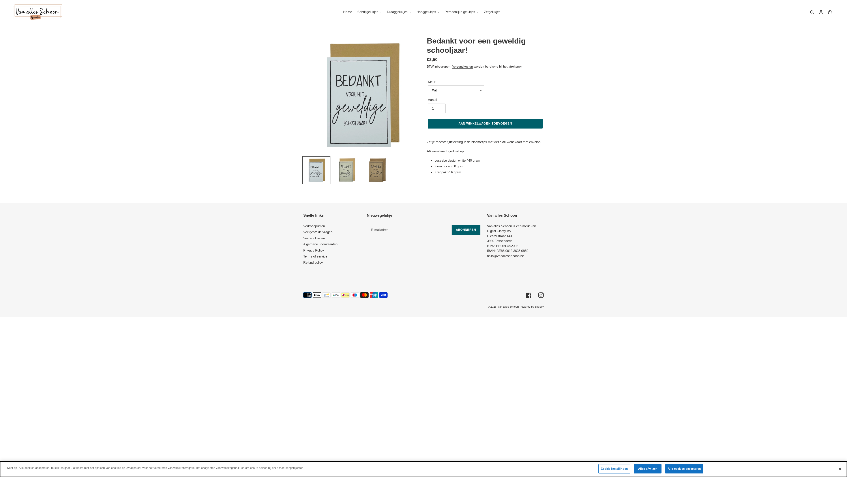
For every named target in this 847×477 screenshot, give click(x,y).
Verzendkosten (462, 66)
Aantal (432, 100)
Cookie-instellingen (614, 468)
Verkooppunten (314, 226)
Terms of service (315, 256)
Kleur (431, 82)
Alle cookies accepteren (684, 468)
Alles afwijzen (648, 468)
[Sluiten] (840, 469)
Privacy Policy (313, 250)
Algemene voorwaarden (320, 244)
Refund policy (313, 262)
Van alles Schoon (508, 306)
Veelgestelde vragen (317, 232)
